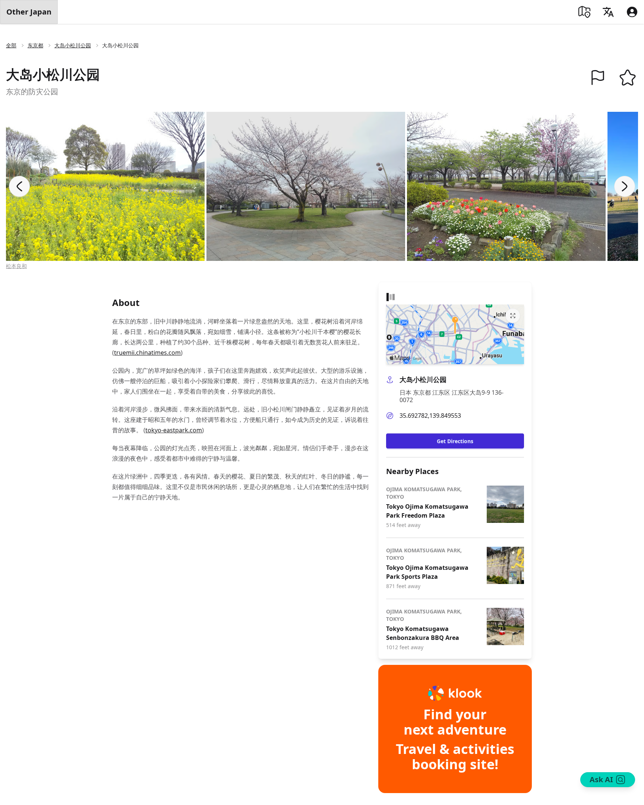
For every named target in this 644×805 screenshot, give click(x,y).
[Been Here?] (597, 77)
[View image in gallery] (105, 186)
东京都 (35, 45)
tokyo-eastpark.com (173, 430)
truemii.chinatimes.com (147, 352)
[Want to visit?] (627, 77)
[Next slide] (624, 186)
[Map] (584, 12)
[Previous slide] (19, 186)
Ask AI (601, 779)
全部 (11, 45)
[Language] (608, 12)
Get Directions (455, 441)
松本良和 (16, 265)
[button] (597, 77)
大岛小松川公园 (72, 45)
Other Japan (28, 12)
